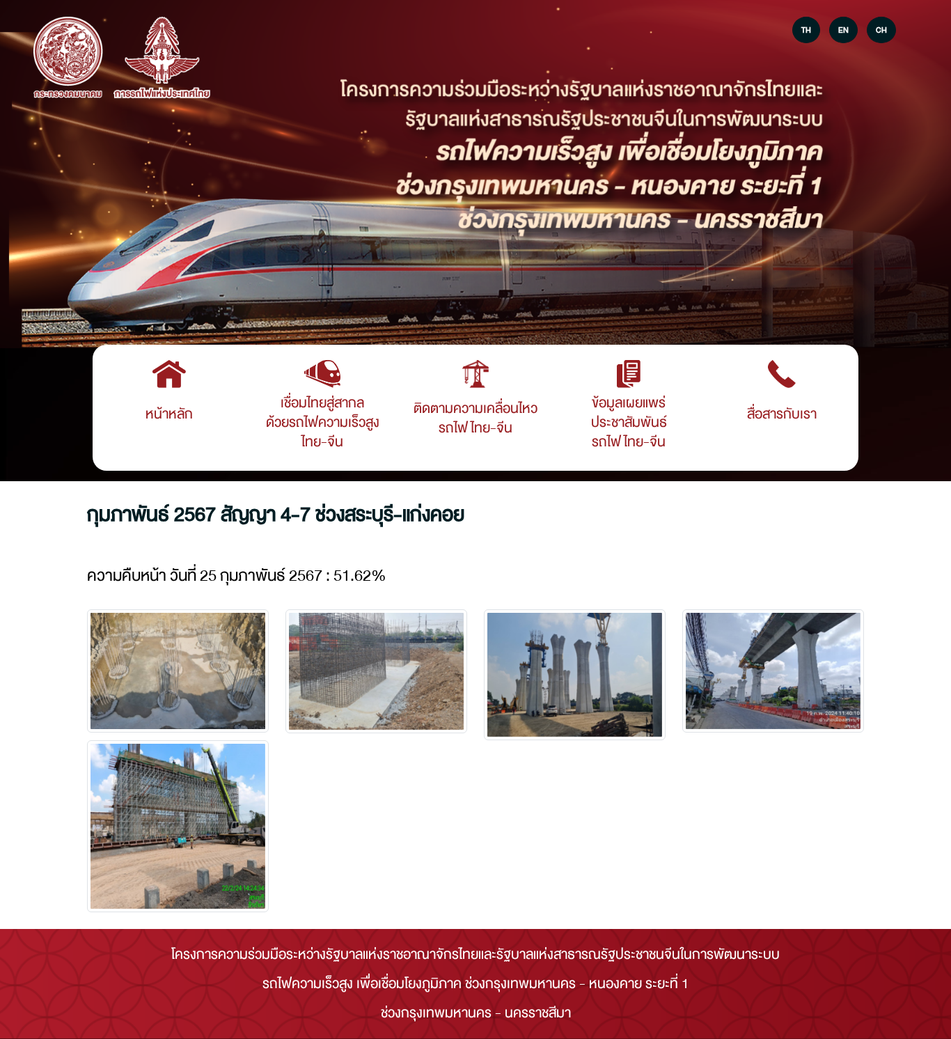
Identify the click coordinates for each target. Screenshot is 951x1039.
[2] (575, 674)
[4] (178, 826)
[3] (773, 671)
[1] (376, 671)
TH (806, 30)
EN (843, 30)
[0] (178, 670)
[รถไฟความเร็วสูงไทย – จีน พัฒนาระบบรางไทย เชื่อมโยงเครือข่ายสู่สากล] (68, 58)
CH (881, 30)
